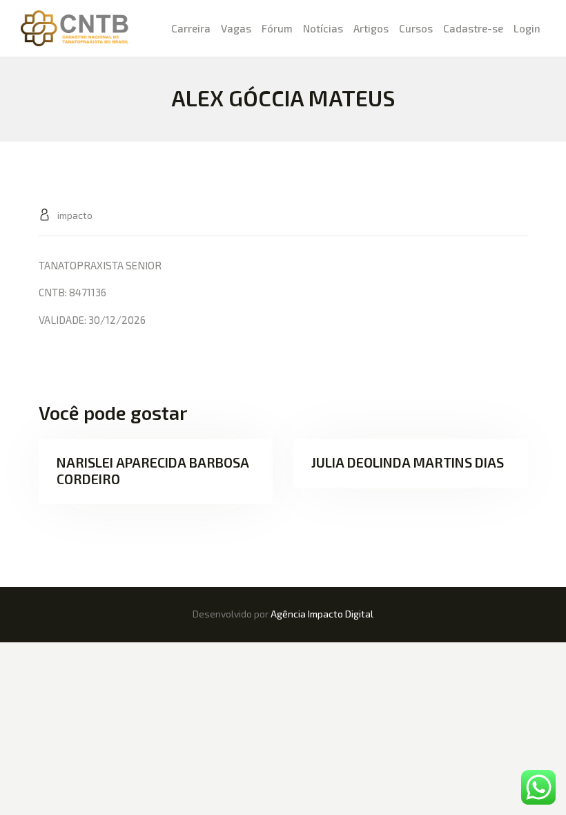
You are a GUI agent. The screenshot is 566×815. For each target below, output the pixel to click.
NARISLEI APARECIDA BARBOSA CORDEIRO (153, 470)
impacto (73, 215)
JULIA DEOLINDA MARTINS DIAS (407, 462)
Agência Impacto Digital (322, 614)
